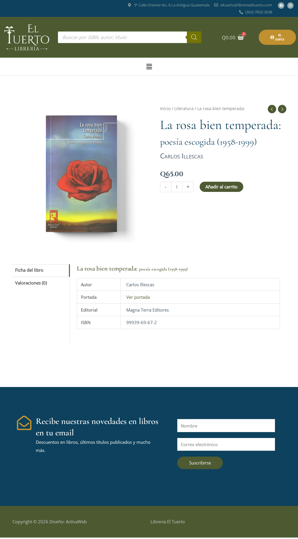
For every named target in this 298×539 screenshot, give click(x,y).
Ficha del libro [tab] (29, 270)
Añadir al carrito (221, 187)
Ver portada (138, 297)
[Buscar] (194, 37)
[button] (149, 67)
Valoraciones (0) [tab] (31, 283)
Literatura (184, 108)
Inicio (165, 108)
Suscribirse (200, 463)
